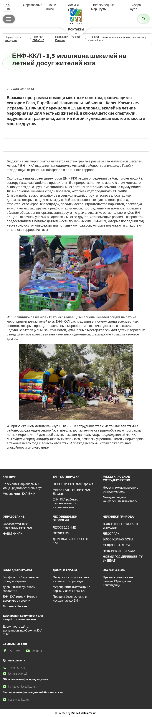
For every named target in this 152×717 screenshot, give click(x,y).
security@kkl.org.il (16, 700)
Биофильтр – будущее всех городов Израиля (21, 579)
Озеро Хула (135, 7)
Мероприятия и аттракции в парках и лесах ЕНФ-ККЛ (71, 589)
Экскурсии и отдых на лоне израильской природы (71, 579)
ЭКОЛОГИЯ (61, 533)
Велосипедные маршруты (102, 7)
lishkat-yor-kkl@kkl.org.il (20, 687)
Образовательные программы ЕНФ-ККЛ (17, 526)
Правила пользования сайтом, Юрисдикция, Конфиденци (118, 581)
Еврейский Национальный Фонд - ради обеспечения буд (22, 486)
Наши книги (51, 7)
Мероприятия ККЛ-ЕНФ (19, 494)
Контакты (76, 29)
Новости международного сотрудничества (120, 489)
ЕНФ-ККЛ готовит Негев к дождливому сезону (20, 599)
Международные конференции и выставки (120, 499)
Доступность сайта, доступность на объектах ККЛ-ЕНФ (23, 630)
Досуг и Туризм (72, 7)
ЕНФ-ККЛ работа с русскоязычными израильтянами (65, 503)
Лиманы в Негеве (15, 606)
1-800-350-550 (14, 668)
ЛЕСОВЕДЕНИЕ (64, 527)
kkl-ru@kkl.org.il (15, 674)
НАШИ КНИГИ (13, 534)
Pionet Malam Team (83, 713)
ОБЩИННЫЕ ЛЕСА (116, 545)
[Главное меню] (9, 19)
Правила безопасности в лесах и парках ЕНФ (70, 599)
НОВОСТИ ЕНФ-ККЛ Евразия (73, 484)
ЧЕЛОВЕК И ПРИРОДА (119, 551)
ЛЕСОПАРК (111, 534)
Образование (32, 5)
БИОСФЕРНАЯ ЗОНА (118, 539)
